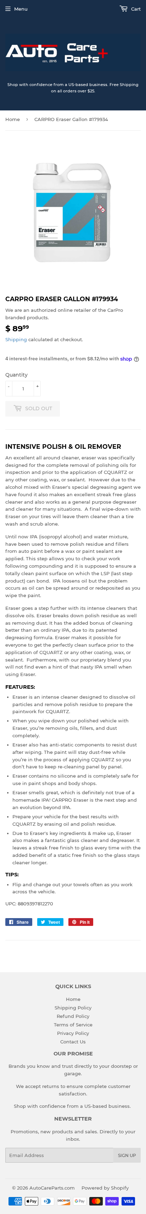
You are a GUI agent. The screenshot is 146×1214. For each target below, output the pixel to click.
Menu (21, 9)
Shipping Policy (73, 1007)
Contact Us (73, 1041)
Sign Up (127, 1155)
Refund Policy (73, 1016)
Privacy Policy (73, 1033)
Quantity (16, 375)
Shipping (16, 339)
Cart (135, 9)
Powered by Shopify (105, 1188)
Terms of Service (73, 1024)
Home (12, 119)
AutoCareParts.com (52, 1188)
